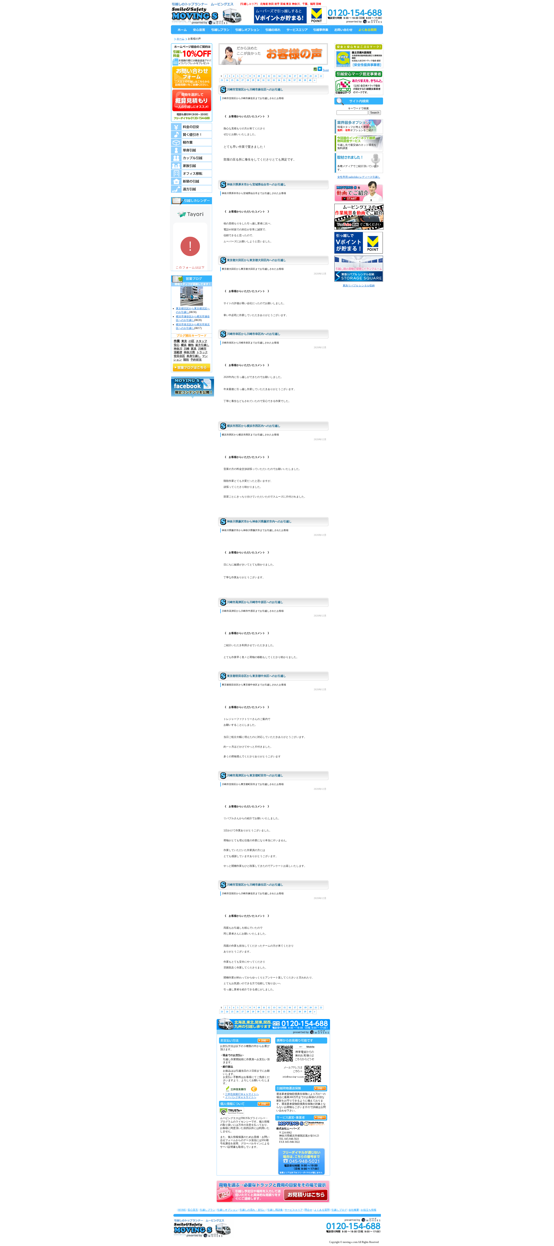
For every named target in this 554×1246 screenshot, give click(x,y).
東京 (184, 341)
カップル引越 (191, 158)
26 (237, 80)
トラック (202, 352)
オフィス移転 (191, 173)
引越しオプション (227, 1209)
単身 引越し (191, 150)
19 (305, 76)
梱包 (191, 345)
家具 (193, 348)
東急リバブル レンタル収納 (359, 285)
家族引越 (191, 165)
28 (248, 80)
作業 (177, 341)
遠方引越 (191, 189)
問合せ (308, 1209)
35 (284, 80)
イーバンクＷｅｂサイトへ (240, 1097)
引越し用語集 (275, 1209)
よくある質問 (322, 1209)
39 (305, 80)
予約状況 (196, 359)
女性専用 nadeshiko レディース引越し (358, 176)
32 (268, 80)
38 (299, 80)
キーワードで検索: (358, 108)
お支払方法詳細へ (264, 1039)
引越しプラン (207, 1209)
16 (289, 76)
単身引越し (194, 356)
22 (321, 76)
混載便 (178, 352)
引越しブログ (339, 1209)
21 (315, 76)
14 (279, 76)
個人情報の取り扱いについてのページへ (264, 1103)
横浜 (184, 345)
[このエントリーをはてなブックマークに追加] (320, 70)
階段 (186, 359)
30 (258, 80)
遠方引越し (202, 345)
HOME (182, 1209)
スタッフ (201, 341)
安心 (176, 345)
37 (294, 80)
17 (295, 76)
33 (273, 80)
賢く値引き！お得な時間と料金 (191, 134)
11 (264, 76)
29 (253, 80)
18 (300, 76)
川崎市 (202, 348)
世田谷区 (179, 356)
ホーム (180, 38)
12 (269, 76)
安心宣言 (193, 1209)
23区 (191, 341)
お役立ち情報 (368, 1209)
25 (232, 80)
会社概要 (354, 1209)
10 (259, 76)
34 (279, 80)
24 (227, 80)
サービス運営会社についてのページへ (320, 1116)
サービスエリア (294, 1209)
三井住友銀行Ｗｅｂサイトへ (242, 1094)
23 (222, 80)
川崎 (186, 348)
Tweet (326, 70)
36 (289, 80)
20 (310, 76)
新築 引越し (191, 181)
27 (242, 80)
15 (284, 76)
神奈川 (178, 348)
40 (310, 80)
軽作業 (191, 142)
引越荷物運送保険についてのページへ (320, 1087)
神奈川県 (189, 352)
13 (274, 76)
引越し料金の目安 (191, 126)
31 (263, 80)
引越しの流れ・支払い (253, 1209)
